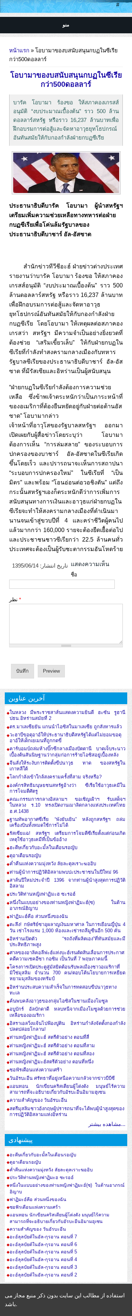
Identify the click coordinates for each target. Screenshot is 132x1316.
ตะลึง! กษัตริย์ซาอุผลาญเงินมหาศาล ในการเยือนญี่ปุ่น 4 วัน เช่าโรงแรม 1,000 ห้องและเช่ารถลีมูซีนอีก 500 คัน (68, 927)
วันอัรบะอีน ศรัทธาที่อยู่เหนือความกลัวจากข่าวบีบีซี (62, 1078)
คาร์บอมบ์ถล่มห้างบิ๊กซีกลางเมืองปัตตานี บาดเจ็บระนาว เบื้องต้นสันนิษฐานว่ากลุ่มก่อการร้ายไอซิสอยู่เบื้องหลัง (68, 751)
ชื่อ (74, 574)
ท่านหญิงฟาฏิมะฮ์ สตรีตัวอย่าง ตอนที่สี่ (49, 1037)
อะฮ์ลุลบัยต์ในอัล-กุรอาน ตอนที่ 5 (43, 1251)
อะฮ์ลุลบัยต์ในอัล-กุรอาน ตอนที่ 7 (43, 1236)
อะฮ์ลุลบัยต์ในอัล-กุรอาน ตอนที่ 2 (43, 1275)
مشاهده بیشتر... (106, 1124)
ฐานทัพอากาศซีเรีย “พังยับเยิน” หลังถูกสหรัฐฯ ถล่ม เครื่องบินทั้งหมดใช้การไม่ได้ (68, 822)
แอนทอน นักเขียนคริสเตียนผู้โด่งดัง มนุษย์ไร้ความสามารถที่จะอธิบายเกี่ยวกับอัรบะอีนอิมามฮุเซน (68, 1089)
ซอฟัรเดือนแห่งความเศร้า (36, 1069)
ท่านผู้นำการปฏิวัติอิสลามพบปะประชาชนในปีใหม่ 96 (64, 872)
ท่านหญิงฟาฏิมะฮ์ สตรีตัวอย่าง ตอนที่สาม (52, 1045)
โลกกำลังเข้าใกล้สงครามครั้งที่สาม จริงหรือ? (56, 777)
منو (66, 24)
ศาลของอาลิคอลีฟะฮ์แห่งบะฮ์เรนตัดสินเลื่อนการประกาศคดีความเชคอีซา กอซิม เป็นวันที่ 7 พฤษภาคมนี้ (67, 955)
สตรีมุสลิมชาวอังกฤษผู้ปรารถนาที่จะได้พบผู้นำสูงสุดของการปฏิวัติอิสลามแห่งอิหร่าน (67, 1111)
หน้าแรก (19, 50)
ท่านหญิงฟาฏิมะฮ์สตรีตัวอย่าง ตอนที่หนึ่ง (52, 1061)
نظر (15, 599)
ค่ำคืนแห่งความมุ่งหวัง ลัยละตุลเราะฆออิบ (53, 863)
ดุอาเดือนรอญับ (25, 855)
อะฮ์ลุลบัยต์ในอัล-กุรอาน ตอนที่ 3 (43, 1267)
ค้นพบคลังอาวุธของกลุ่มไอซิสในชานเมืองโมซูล (59, 1001)
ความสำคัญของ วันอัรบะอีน (38, 1100)
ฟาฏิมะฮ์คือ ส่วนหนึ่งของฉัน (39, 916)
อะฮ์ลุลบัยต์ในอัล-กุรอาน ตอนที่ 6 (43, 1244)
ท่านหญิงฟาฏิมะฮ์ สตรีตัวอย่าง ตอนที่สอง (52, 1053)
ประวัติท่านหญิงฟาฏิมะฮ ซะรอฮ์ (43, 894)
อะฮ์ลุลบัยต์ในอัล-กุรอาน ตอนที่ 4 (43, 1259)
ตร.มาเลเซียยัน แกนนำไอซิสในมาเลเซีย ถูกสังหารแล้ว (66, 726)
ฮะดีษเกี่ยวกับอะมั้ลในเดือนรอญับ (43, 847)
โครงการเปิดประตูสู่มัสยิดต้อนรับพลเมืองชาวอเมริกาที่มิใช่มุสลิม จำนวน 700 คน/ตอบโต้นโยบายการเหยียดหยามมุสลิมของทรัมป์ (68, 973)
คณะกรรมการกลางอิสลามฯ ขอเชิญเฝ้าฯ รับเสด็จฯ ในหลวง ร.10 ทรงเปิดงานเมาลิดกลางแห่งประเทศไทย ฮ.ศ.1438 (68, 805)
